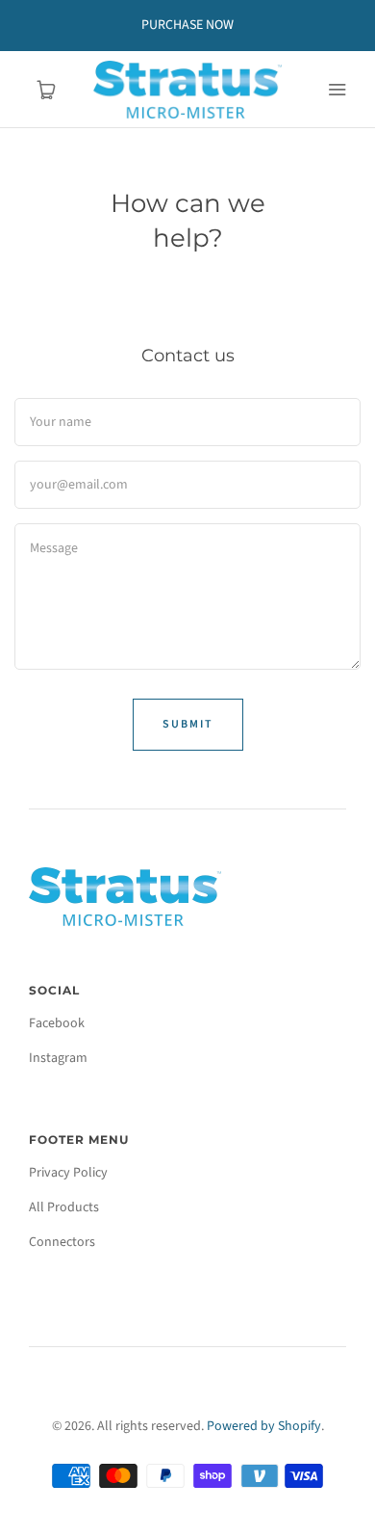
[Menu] (336, 90)
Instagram (58, 1058)
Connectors (62, 1242)
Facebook (57, 1023)
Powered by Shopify (264, 1426)
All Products (64, 1207)
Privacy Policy (68, 1172)
